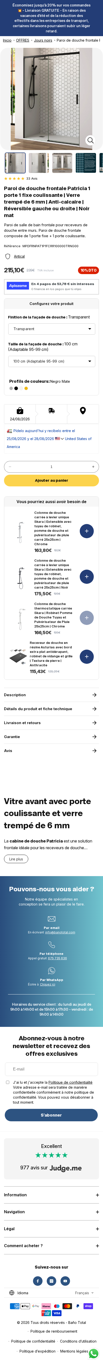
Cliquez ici (47, 984)
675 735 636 (57, 958)
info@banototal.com (60, 932)
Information (15, 1194)
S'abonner (51, 1115)
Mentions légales (74, 1351)
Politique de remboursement (53, 1331)
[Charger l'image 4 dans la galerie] (86, 163)
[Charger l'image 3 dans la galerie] (62, 163)
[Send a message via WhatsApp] (93, 1354)
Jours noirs (43, 40)
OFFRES (22, 40)
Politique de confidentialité (70, 1082)
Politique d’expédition (38, 1351)
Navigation (14, 1211)
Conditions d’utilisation (78, 1341)
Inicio (7, 40)
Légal (9, 1228)
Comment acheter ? (23, 1245)
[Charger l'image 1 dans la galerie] (15, 163)
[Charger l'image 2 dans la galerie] (39, 163)
